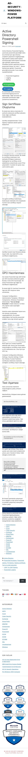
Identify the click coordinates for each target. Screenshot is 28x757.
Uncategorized (10, 551)
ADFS (7, 526)
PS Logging (8, 89)
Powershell (9, 542)
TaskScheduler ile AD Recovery (11, 666)
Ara (3, 578)
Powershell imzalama (10, 560)
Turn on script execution (9, 565)
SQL (7, 549)
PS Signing (10, 563)
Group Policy (10, 534)
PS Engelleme (9, 84)
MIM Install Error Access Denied (11, 664)
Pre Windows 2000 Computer (11, 672)
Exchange (9, 532)
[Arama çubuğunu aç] (26, 23)
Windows (9, 553)
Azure (8, 528)
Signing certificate (19, 563)
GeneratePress (14, 754)
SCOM (8, 546)
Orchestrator (10, 538)
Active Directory (11, 525)
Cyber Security (10, 530)
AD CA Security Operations (10, 669)
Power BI (8, 540)
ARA (22, 581)
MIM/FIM (8, 536)
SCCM (8, 544)
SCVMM (8, 548)
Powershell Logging (10, 570)
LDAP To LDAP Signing (11, 567)
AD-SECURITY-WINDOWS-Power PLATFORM (15, 10)
